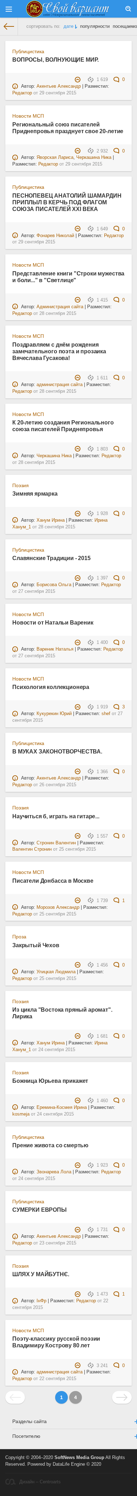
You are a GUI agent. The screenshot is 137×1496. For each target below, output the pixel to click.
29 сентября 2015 (57, 93)
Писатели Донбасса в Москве (52, 880)
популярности (95, 26)
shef (106, 713)
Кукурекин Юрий (54, 713)
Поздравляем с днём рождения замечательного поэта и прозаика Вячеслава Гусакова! (59, 351)
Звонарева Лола (54, 1171)
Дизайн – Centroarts (40, 1481)
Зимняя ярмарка (35, 493)
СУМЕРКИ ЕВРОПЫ (39, 1209)
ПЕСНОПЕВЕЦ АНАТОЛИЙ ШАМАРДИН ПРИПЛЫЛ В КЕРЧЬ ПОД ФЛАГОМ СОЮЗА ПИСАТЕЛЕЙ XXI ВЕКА (67, 202)
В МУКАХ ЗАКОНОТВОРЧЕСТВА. (57, 751)
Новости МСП (28, 116)
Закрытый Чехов (35, 945)
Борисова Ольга (54, 584)
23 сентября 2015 (57, 1243)
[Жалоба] (78, 79)
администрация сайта (60, 384)
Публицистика (28, 51)
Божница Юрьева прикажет (50, 1081)
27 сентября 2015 (36, 591)
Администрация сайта (60, 306)
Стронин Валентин (56, 842)
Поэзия (20, 485)
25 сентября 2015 (77, 849)
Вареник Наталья (55, 649)
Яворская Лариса (55, 157)
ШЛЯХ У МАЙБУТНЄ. (40, 1274)
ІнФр (41, 1300)
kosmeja (21, 1114)
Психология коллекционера (50, 687)
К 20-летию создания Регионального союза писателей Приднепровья (63, 425)
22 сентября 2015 (57, 1378)
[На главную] (9, 26)
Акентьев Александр (59, 86)
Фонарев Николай (55, 235)
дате (68, 26)
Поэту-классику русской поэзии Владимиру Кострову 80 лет (56, 1341)
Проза (19, 936)
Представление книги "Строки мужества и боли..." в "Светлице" (68, 276)
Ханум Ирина (51, 520)
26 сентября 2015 (57, 784)
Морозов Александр (58, 907)
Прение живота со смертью (50, 1145)
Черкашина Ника (93, 157)
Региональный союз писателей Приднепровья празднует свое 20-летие (67, 127)
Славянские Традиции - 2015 (51, 558)
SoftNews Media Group (79, 1457)
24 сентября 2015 (56, 1049)
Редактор (22, 93)
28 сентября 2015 (57, 313)
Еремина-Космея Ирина (62, 1107)
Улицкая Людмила (56, 971)
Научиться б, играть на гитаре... (55, 816)
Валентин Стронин (32, 849)
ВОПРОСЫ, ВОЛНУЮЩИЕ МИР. (55, 59)
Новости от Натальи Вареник (52, 622)
